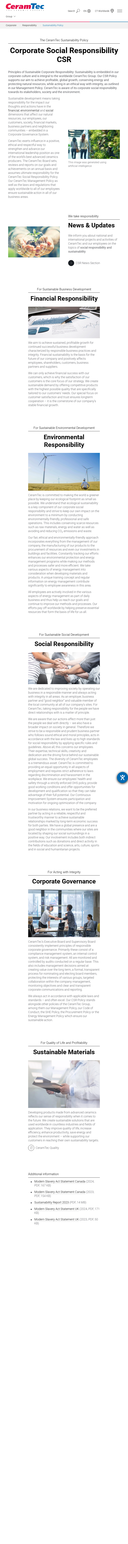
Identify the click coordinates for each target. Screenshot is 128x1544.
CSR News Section (88, 263)
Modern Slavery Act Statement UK (56, 1209)
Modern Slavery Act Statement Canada (59, 1181)
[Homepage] (25, 7)
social (49, 110)
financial (13, 110)
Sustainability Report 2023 (51, 1202)
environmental (29, 110)
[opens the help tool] (122, 777)
